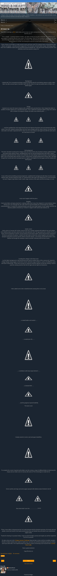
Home (28, 560)
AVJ (14, 32)
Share (2, 555)
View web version (28, 563)
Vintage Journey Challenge (22, 540)
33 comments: (16, 553)
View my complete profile (12, 569)
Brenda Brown (12, 567)
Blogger (31, 574)
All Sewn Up (5, 29)
